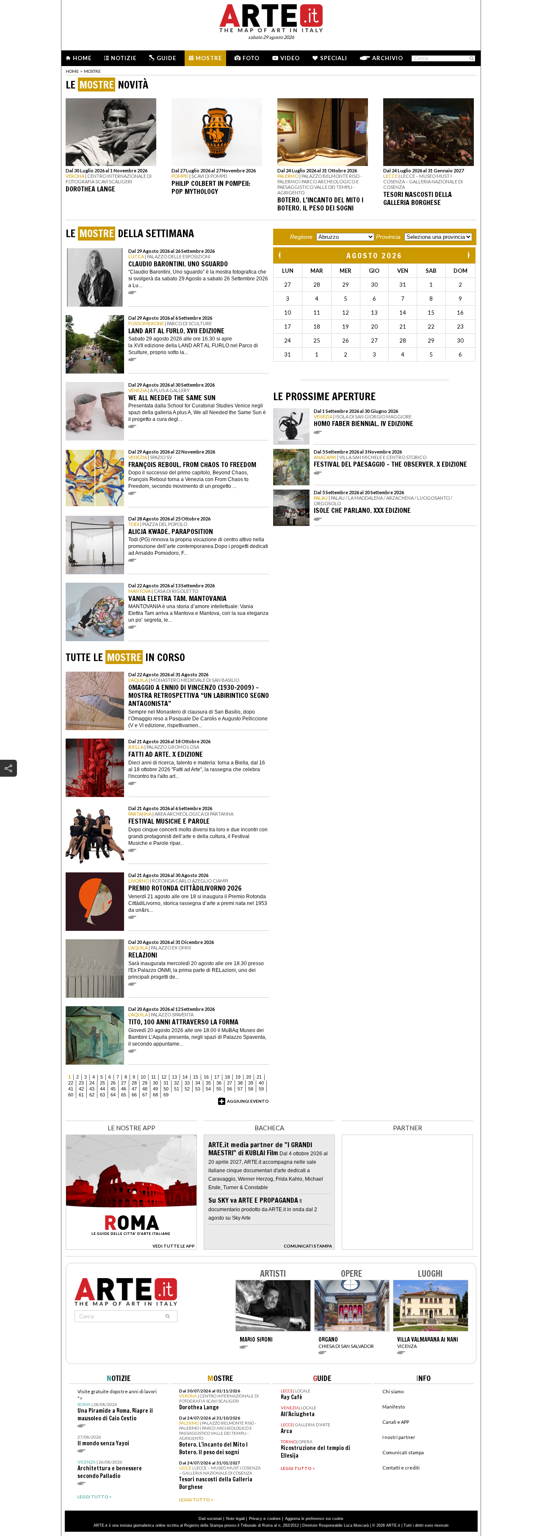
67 (144, 1094)
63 (102, 1094)
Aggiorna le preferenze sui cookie (314, 1519)
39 (250, 1082)
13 (174, 1076)
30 (155, 1082)
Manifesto (393, 1406)
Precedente (280, 255)
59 (261, 1088)
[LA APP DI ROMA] (131, 1247)
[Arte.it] (271, 17)
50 (166, 1088)
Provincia (388, 236)
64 (113, 1094)
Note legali (235, 1519)
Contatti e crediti (401, 1467)
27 (123, 1082)
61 (81, 1094)
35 (208, 1082)
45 (113, 1088)
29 (144, 1082)
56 (229, 1088)
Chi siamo (393, 1391)
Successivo (468, 255)
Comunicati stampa (403, 1452)
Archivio (387, 58)
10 (143, 1076)
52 (187, 1088)
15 (195, 1076)
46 (123, 1088)
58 (250, 1088)
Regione (301, 236)
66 (134, 1094)
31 (166, 1082)
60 (70, 1094)
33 (187, 1082)
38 (240, 1082)
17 (216, 1076)
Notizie (123, 58)
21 (259, 1076)
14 (185, 1076)
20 (248, 1076)
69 (166, 1094)
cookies (274, 1519)
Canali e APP (395, 1422)
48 (144, 1088)
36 (218, 1082)
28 (134, 1082)
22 (70, 1082)
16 (206, 1076)
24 (91, 1082)
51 (176, 1088)
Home (82, 58)
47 (134, 1088)
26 (113, 1082)
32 (176, 1082)
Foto (251, 58)
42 (81, 1088)
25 (102, 1082)
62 (91, 1094)
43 (91, 1088)
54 (208, 1088)
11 (153, 1076)
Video (290, 58)
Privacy (255, 1519)
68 (155, 1094)
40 (261, 1082)
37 (229, 1082)
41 (70, 1088)
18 (227, 1076)
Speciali (333, 58)
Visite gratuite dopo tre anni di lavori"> (117, 1405)
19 (238, 1076)
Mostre (209, 58)
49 (155, 1088)
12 (163, 1076)
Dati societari (210, 1519)
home (72, 71)
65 (123, 1094)
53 (197, 1088)
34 (197, 1082)
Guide (166, 58)
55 (218, 1088)
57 (240, 1088)
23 (81, 1082)
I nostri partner (398, 1437)
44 (102, 1088)
